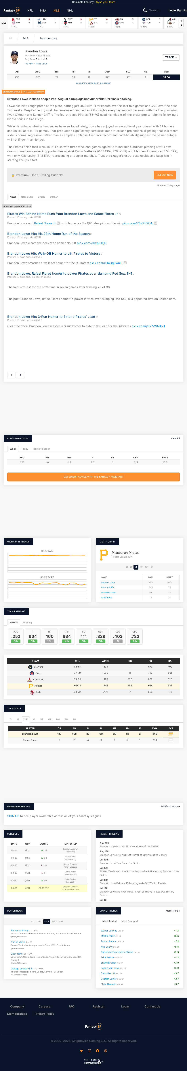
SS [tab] (41, 719)
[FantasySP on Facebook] (97, 1051)
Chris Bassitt (108, 973)
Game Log (27, 197)
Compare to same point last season (93, 83)
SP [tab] (66, 719)
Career (54, 197)
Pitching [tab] (27, 622)
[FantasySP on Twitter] (81, 1051)
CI (131, 567)
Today (24, 448)
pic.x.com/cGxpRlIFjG (91, 243)
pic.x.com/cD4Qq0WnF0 (106, 263)
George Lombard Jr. (22, 968)
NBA (43, 10)
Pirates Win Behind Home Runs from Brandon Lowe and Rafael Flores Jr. (63, 214)
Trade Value (41, 63)
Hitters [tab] (14, 622)
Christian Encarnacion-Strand (117, 952)
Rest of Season (41, 448)
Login (172, 10)
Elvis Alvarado (109, 984)
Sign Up (181, 10)
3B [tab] (33, 719)
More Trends (173, 910)
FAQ (72, 1006)
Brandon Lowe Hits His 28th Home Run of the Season (48, 234)
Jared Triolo (106, 597)
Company (17, 1006)
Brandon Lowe (48, 38)
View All (175, 438)
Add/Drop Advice (170, 806)
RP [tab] (74, 719)
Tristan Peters (108, 941)
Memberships (17, 1014)
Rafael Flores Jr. (45, 223)
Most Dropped (129, 921)
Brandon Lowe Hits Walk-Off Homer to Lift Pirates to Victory (53, 253)
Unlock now (165, 175)
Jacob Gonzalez (108, 592)
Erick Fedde (107, 957)
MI (136, 567)
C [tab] (11, 719)
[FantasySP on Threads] (105, 1051)
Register (99, 1006)
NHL (70, 10)
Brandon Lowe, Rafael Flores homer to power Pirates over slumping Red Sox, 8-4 (69, 273)
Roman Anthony (19, 930)
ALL (33, 921)
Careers (44, 1006)
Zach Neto (17, 953)
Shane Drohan (108, 962)
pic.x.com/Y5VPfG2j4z (138, 223)
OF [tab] (49, 719)
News (13, 197)
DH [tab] (58, 719)
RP (151, 567)
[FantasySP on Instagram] (89, 1051)
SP (146, 567)
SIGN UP (13, 816)
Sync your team (105, 1)
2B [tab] (25, 719)
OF (141, 567)
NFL (30, 10)
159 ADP (29, 63)
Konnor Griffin (108, 587)
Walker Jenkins (109, 930)
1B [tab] (18, 719)
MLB (57, 10)
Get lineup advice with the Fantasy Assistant (93, 476)
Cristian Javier (109, 978)
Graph (41, 197)
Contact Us (152, 1006)
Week (13, 448)
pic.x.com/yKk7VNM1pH (148, 326)
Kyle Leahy (106, 946)
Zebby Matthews (110, 968)
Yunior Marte (18, 942)
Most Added (109, 921)
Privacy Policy (44, 1014)
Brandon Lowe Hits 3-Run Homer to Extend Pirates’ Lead (51, 317)
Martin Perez (108, 936)
